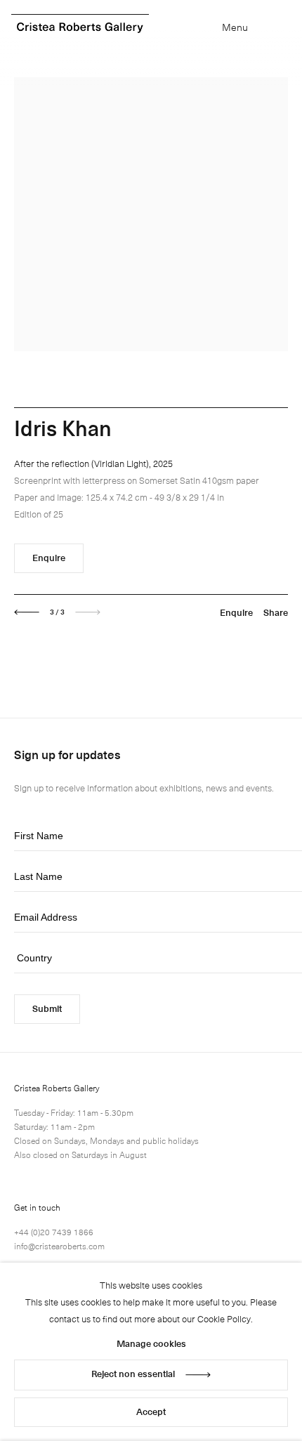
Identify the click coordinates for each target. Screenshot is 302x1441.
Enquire (48, 557)
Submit (47, 1008)
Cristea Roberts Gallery (80, 27)
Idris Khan (63, 427)
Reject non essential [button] (133, 1373)
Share (275, 612)
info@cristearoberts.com (59, 1245)
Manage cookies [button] (151, 1343)
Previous (26, 612)
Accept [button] (151, 1411)
